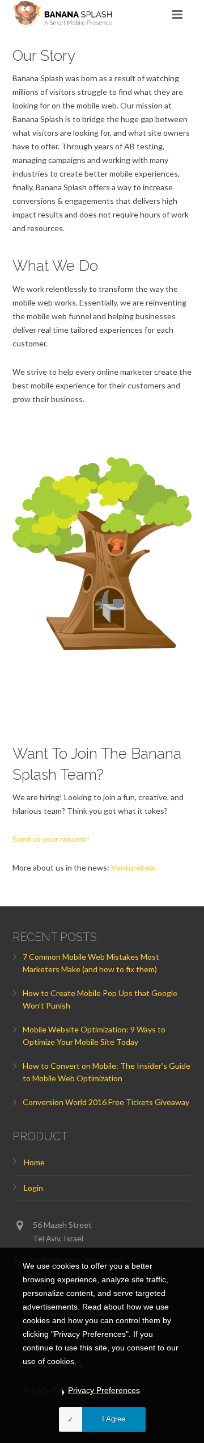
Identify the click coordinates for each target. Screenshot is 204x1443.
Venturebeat (134, 867)
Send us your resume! (51, 839)
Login (33, 1188)
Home (34, 1162)
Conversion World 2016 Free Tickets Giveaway (106, 1102)
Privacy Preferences (104, 1390)
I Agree (113, 1419)
